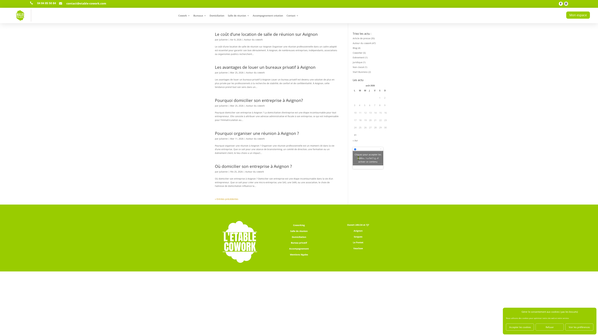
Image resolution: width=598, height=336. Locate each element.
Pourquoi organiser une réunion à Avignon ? (257, 133)
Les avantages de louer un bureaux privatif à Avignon (265, 67)
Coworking (299, 225)
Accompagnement (299, 248)
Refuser (550, 327)
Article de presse (361, 38)
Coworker (358, 52)
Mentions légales (299, 254)
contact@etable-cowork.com (86, 3)
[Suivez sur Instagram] (566, 4)
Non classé (358, 67)
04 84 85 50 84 (46, 3)
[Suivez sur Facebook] (561, 4)
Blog (355, 48)
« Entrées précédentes (226, 199)
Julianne (223, 39)
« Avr (355, 140)
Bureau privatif (299, 242)
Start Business (360, 71)
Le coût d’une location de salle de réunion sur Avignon (266, 34)
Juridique (357, 62)
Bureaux (198, 15)
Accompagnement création (268, 15)
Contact (291, 15)
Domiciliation (217, 15)
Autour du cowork (253, 39)
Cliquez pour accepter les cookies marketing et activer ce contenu (368, 158)
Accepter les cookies (520, 327)
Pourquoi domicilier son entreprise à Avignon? (259, 100)
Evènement (358, 57)
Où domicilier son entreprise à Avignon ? (253, 166)
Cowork (182, 15)
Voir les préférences (579, 327)
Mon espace (578, 15)
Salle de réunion (237, 15)
